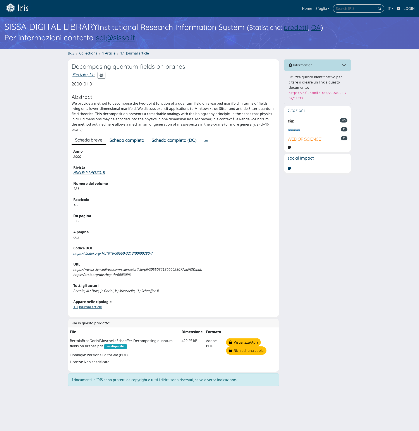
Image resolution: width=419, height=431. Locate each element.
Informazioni (302, 65)
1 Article (108, 53)
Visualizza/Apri (245, 342)
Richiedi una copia (248, 350)
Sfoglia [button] (321, 8)
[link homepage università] (20, 8)
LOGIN (409, 8)
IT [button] (389, 8)
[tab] (206, 140)
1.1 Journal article (134, 53)
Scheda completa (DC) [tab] (174, 140)
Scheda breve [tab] (88, 140)
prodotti (296, 27)
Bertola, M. (83, 74)
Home (307, 8)
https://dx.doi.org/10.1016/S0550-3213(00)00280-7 (113, 253)
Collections (88, 53)
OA (316, 27)
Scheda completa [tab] (127, 140)
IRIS (71, 53)
